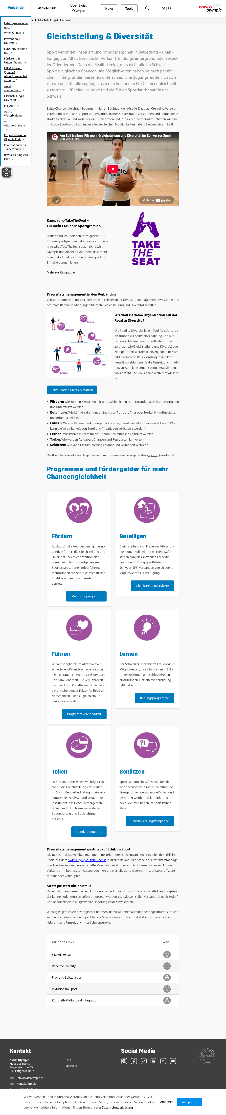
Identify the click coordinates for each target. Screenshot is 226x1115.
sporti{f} (154, 455)
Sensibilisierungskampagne (150, 821)
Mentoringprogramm (86, 596)
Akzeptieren (189, 1102)
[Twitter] (163, 1061)
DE (163, 8)
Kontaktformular (27, 1083)
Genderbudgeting (88, 831)
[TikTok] (144, 1061)
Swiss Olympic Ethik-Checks (87, 860)
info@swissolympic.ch (30, 1078)
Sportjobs (71, 1066)
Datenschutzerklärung (117, 1107)
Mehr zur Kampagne (61, 272)
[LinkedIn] (153, 1061)
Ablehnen (167, 1102)
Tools (129, 8)
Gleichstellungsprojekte (152, 585)
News (109, 8)
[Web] (167, 954)
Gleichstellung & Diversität (54, 20)
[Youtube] (173, 1061)
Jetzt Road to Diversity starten (72, 390)
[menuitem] (15, 8)
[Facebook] (134, 1061)
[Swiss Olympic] (210, 8)
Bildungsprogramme (154, 698)
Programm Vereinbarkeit (84, 714)
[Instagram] (124, 1061)
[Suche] (147, 8)
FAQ (68, 1060)
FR (169, 8)
